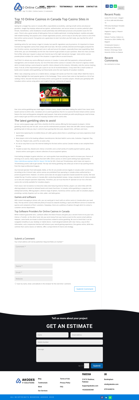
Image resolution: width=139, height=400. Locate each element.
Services (51, 6)
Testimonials (66, 6)
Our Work (79, 6)
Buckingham (108, 379)
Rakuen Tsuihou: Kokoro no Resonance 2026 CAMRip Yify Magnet (114, 39)
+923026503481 (88, 390)
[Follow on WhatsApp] (115, 6)
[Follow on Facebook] (107, 6)
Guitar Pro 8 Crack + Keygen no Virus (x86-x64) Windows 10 (114, 20)
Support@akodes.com (90, 386)
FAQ (61, 387)
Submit (97, 365)
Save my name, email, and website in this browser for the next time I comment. (44, 284)
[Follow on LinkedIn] (111, 6)
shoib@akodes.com (111, 384)
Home (42, 6)
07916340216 (109, 389)
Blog (39, 379)
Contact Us (91, 6)
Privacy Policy (65, 383)
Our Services (42, 391)
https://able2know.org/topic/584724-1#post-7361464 (32, 161)
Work (40, 387)
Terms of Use (65, 379)
